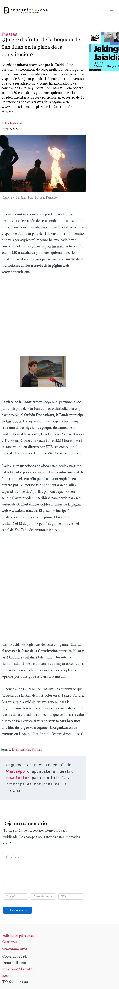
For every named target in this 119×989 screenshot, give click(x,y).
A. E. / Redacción (12, 123)
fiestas (37, 749)
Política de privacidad (18, 935)
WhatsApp (15, 771)
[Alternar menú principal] (111, 9)
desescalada (21, 749)
